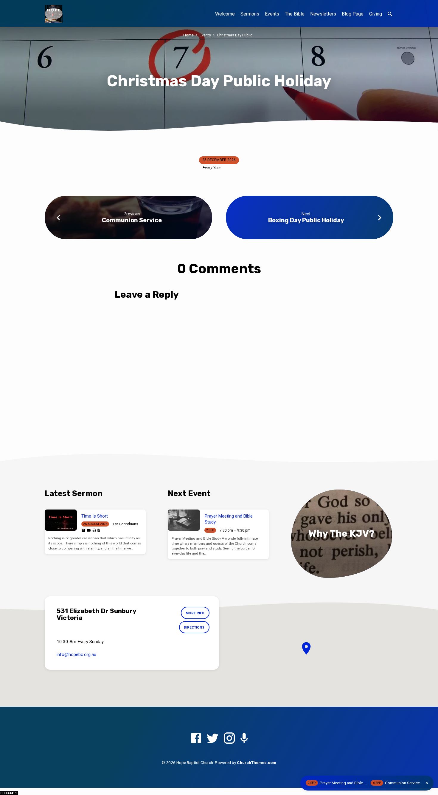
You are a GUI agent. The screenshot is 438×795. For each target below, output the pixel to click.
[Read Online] (83, 530)
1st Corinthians (125, 524)
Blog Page (353, 14)
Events (272, 14)
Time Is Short (94, 516)
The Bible (295, 14)
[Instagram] (229, 738)
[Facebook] (196, 738)
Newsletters (323, 14)
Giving (375, 14)
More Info (195, 613)
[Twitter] (212, 738)
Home (188, 35)
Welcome (225, 14)
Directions (194, 627)
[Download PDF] (98, 530)
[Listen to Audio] (94, 530)
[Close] (427, 783)
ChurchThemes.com (256, 762)
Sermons (249, 14)
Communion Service (132, 220)
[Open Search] (390, 14)
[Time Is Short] (61, 520)
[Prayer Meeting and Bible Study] (184, 520)
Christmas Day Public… (236, 35)
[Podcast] (244, 738)
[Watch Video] (88, 530)
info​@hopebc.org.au (76, 654)
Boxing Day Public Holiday (306, 220)
